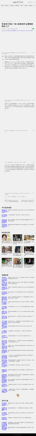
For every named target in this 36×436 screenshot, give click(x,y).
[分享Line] (3, 59)
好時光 (21, 5)
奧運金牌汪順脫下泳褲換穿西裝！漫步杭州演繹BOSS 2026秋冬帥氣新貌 (29, 266)
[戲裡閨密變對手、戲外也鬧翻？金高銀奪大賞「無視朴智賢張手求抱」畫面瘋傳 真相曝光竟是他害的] (5, 424)
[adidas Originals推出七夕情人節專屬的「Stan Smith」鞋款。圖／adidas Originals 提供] (18, 41)
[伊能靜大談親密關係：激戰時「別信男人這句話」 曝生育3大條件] (5, 327)
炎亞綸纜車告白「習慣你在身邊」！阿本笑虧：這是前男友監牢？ (20, 330)
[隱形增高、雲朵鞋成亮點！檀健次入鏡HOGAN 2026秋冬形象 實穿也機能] (5, 211)
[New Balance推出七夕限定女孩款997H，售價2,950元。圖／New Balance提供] (19, 182)
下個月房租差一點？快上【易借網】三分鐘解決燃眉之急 (29, 254)
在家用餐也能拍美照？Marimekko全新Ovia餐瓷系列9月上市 (19, 335)
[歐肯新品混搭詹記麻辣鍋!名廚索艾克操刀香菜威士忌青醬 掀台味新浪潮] (5, 352)
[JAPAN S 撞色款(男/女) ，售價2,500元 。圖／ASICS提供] (19, 146)
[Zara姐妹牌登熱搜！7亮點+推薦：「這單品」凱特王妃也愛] (5, 216)
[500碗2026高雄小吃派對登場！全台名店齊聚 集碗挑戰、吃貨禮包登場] (5, 303)
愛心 (9, 196)
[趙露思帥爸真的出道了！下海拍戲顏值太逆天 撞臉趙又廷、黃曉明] (5, 409)
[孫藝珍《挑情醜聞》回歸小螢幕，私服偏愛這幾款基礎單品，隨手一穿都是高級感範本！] (5, 221)
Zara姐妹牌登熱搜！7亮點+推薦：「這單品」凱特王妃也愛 (19, 214)
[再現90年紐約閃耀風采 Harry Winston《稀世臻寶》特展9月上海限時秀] (5, 313)
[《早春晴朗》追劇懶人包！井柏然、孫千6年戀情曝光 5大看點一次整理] (5, 386)
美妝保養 (17, 5)
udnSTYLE (3, 21)
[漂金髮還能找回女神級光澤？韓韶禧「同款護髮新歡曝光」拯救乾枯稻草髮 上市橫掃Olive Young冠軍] (5, 376)
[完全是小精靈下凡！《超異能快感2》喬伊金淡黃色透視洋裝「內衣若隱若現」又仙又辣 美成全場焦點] (5, 322)
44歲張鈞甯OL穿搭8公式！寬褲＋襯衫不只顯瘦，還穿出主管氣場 (18, 242)
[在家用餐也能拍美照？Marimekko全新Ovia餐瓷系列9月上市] (5, 337)
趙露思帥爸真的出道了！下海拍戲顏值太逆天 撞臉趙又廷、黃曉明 (20, 407)
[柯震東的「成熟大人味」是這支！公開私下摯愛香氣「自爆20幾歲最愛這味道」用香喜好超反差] (5, 284)
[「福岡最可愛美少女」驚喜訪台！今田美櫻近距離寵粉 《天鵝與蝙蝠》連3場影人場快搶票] (5, 390)
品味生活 (30, 5)
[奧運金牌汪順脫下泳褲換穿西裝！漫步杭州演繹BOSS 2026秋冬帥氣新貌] (5, 226)
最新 (2, 5)
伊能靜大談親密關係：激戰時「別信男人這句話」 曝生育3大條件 (20, 326)
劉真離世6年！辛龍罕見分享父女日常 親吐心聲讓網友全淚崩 (19, 417)
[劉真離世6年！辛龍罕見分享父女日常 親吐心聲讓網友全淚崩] (5, 419)
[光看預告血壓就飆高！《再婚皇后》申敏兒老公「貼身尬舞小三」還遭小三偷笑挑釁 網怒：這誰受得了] (5, 361)
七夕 (6, 196)
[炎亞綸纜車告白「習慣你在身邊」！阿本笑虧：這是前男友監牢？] (5, 332)
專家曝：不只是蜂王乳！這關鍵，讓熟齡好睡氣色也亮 (7, 242)
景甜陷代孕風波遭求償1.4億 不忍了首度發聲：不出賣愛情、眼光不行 (21, 369)
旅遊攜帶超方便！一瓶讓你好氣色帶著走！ (7, 254)
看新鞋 (11, 21)
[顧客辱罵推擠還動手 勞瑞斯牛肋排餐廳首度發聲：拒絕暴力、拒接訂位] (5, 429)
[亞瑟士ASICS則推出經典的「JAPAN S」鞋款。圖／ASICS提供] (19, 119)
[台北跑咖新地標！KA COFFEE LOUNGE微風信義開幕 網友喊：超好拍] (5, 308)
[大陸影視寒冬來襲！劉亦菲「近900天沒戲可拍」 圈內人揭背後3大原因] (5, 414)
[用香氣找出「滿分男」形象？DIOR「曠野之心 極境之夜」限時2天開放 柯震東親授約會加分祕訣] (5, 279)
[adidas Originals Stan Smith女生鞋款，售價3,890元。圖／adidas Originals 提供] (19, 84)
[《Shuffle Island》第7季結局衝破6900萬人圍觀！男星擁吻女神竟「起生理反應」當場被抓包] (5, 356)
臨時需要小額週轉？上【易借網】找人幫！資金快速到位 (7, 266)
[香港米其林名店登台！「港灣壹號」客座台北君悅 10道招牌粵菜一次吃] (5, 318)
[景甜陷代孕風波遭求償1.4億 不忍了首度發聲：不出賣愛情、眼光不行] (5, 371)
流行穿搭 (12, 5)
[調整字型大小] (3, 66)
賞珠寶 (26, 5)
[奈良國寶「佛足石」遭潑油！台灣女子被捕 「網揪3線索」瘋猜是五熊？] (5, 404)
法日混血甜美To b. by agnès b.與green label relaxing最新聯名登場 (17, 254)
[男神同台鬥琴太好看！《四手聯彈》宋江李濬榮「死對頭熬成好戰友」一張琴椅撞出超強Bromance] (5, 342)
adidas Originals (13, 196)
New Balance (23, 196)
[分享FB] (3, 56)
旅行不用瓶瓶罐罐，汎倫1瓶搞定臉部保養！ (29, 242)
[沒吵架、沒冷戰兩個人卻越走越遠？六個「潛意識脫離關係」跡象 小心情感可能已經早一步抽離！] (5, 298)
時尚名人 (7, 5)
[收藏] (3, 63)
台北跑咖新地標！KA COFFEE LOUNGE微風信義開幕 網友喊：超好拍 (21, 306)
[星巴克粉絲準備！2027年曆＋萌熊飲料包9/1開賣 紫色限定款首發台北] (5, 293)
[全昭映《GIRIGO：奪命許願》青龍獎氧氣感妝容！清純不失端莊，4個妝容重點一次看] (5, 347)
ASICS (18, 196)
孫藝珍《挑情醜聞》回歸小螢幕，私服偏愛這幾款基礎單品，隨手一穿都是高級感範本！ (18, 266)
